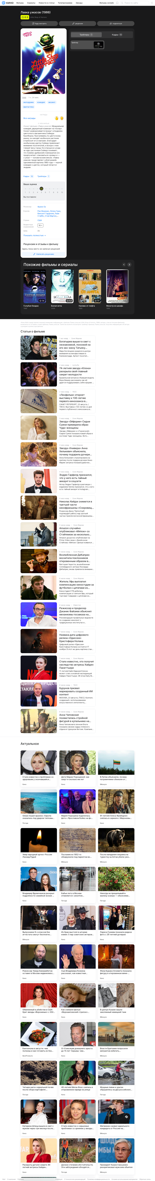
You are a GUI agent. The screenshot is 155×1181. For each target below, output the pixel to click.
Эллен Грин (55, 211)
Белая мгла (56, 306)
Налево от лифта (87, 306)
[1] (26, 192)
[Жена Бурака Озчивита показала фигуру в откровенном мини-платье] (116, 962)
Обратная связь (145, 1179)
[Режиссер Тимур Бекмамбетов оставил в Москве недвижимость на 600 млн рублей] (39, 962)
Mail (3, 1179)
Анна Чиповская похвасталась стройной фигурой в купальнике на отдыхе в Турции (74, 718)
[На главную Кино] (9, 3)
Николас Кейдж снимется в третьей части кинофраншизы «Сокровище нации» (76, 504)
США (40, 220)
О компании (11, 1179)
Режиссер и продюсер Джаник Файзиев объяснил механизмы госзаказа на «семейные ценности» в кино (75, 611)
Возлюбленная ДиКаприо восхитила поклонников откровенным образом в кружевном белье (74, 558)
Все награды (29, 118)
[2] (30, 192)
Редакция (58, 1179)
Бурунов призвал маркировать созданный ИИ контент (76, 691)
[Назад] (124, 264)
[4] (38, 192)
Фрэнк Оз (42, 207)
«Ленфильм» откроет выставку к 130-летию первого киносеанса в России (72, 398)
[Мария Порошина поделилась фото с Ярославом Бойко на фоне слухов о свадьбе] (77, 807)
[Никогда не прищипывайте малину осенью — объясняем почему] (116, 885)
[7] (50, 192)
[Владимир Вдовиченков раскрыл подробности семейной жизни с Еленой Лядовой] (39, 885)
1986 (24, 97)
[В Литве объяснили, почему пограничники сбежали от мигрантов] (116, 768)
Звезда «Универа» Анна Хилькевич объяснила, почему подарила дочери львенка (74, 451)
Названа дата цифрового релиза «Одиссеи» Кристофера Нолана (74, 638)
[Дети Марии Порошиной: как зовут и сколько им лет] (77, 768)
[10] (62, 192)
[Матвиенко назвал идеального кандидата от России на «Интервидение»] (116, 1118)
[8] (54, 192)
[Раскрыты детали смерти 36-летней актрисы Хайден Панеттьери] (39, 1156)
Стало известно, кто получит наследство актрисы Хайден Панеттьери (76, 664)
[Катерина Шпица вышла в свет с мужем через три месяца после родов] (39, 1118)
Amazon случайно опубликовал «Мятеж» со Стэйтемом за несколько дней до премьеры (74, 531)
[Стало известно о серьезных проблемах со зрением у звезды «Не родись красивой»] (77, 1118)
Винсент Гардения (46, 213)
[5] (42, 192)
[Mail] (3, 3)
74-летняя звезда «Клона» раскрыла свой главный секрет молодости (75, 371)
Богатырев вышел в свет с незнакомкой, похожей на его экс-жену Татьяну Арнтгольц (75, 344)
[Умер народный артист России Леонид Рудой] (39, 846)
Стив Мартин (50, 216)
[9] (58, 192)
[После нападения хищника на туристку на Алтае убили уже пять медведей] (116, 846)
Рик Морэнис (43, 211)
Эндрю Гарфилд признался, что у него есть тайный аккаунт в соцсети (75, 478)
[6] (46, 192)
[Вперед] (129, 264)
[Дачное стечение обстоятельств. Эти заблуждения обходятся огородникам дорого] (77, 1156)
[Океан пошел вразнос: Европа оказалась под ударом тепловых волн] (39, 807)
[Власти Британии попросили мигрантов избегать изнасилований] (116, 1040)
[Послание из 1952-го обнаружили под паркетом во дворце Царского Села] (77, 846)
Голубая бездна (31, 306)
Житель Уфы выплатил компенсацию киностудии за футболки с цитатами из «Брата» (76, 584)
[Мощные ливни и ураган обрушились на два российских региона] (116, 1079)
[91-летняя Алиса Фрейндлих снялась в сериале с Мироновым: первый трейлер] (116, 807)
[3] (34, 192)
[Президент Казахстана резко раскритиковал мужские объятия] (116, 1156)
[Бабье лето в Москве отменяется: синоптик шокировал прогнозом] (77, 885)
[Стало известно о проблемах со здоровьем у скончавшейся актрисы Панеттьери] (39, 768)
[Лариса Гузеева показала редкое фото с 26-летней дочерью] (116, 924)
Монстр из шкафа (114, 306)
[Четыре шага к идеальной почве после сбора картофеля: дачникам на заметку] (39, 1079)
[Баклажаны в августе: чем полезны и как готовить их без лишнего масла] (39, 1040)
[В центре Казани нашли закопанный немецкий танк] (116, 1001)
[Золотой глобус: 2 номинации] (62, 118)
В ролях (26, 211)
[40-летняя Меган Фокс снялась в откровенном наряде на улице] (77, 1079)
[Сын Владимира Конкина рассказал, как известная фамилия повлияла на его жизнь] (77, 962)
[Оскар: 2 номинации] (57, 118)
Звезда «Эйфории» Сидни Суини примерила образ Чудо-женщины (74, 424)
